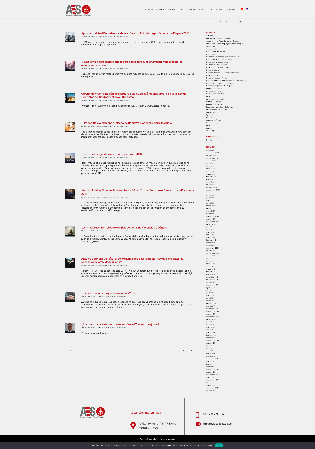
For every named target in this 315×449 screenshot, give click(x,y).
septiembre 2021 (212, 158)
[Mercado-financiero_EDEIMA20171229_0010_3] (70, 66)
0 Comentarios (101, 36)
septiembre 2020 (213, 190)
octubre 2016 (211, 314)
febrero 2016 (211, 335)
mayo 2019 (210, 232)
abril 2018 (210, 266)
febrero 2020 (211, 208)
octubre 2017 (211, 282)
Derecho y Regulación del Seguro (219, 86)
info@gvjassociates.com (218, 423)
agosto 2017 (211, 288)
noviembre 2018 (212, 248)
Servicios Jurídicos (213, 120)
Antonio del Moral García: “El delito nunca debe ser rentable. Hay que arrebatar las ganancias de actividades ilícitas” (132, 260)
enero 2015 (210, 356)
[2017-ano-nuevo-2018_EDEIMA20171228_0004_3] (70, 158)
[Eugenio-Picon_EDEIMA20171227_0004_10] (70, 328)
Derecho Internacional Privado (218, 67)
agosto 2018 (211, 256)
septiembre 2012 (212, 375)
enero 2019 (210, 243)
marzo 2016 (210, 332)
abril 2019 (210, 235)
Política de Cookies (213, 102)
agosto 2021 (211, 161)
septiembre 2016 (212, 317)
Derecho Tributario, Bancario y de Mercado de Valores (227, 80)
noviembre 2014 (212, 359)
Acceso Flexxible (148, 439)
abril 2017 (210, 298)
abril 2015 (210, 351)
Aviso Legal (210, 131)
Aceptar (219, 445)
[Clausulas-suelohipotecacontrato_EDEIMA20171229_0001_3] (70, 127)
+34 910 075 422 (214, 413)
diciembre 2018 (212, 245)
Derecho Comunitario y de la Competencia (223, 57)
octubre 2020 (211, 187)
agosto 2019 (211, 224)
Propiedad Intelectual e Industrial (219, 107)
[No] (312, 445)
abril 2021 (210, 171)
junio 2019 (210, 229)
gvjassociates (124, 36)
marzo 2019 (210, 237)
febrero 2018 (211, 272)
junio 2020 (210, 198)
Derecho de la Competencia (217, 62)
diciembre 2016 (212, 309)
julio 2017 (209, 290)
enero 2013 (210, 367)
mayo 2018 (210, 264)
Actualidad (210, 36)
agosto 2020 (211, 192)
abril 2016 (210, 330)
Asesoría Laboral (212, 49)
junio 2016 (210, 324)
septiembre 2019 (212, 221)
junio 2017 (210, 293)
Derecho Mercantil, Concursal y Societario (222, 73)
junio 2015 (210, 348)
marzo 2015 (210, 353)
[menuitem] (148, 9)
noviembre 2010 (212, 388)
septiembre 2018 (212, 253)
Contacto (209, 128)
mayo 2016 (210, 327)
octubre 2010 (211, 390)
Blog (208, 125)
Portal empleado (167, 439)
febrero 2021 (211, 177)
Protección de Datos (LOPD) (217, 109)
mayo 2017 (210, 295)
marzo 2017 (210, 301)
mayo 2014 (210, 361)
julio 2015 (209, 346)
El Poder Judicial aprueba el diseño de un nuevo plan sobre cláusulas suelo (126, 123)
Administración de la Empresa (218, 38)
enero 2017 (210, 306)
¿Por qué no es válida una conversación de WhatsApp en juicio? (120, 324)
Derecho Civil (211, 54)
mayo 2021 (210, 169)
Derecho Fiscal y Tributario (216, 65)
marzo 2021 (210, 174)
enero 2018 (210, 274)
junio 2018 (210, 261)
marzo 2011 (210, 385)
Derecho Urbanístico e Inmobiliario (219, 83)
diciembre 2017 (212, 277)
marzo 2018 (210, 269)
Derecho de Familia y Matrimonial (219, 59)
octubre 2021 (211, 156)
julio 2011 (209, 383)
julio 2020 (210, 195)
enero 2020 (210, 211)
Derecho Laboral (212, 70)
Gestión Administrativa (215, 94)
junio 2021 (210, 166)
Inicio (208, 96)
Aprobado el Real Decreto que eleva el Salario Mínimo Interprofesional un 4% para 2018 (135, 33)
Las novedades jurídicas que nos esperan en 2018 (111, 154)
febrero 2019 (211, 240)
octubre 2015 (211, 343)
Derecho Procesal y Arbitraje (217, 78)
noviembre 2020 (212, 185)
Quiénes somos (212, 112)
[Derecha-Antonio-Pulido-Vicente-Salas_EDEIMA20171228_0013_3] (70, 194)
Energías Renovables (214, 88)
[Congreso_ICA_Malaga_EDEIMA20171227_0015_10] (70, 263)
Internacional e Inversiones (216, 99)
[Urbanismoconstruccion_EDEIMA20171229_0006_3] (70, 98)
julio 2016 (209, 322)
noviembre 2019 (212, 216)
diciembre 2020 (212, 182)
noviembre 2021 (212, 153)
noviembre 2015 (212, 340)
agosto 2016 (211, 319)
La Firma (209, 117)
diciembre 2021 (212, 150)
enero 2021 (210, 179)
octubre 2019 (211, 219)
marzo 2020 (211, 206)
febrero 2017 (211, 303)
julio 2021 (209, 163)
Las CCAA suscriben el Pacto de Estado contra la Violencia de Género (124, 227)
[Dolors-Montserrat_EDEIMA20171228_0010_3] (70, 231)
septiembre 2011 (212, 380)
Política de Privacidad (214, 104)
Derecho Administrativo (215, 51)
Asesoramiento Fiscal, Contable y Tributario (223, 41)
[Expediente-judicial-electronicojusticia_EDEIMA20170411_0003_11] (70, 297)
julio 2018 (209, 259)
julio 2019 (209, 227)
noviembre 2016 (212, 311)
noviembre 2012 (212, 369)
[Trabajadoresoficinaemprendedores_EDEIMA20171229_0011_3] (70, 37)
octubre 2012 (211, 372)
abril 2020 (210, 203)
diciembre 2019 (212, 214)
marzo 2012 (210, 377)
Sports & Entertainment (215, 115)
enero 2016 (210, 338)
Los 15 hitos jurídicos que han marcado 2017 (108, 293)
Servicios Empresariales (215, 123)
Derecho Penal (212, 75)
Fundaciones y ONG (213, 91)
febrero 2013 (211, 364)
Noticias (112, 36)
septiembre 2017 (212, 285)
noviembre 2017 (212, 280)
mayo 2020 (210, 200)
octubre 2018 (211, 251)
